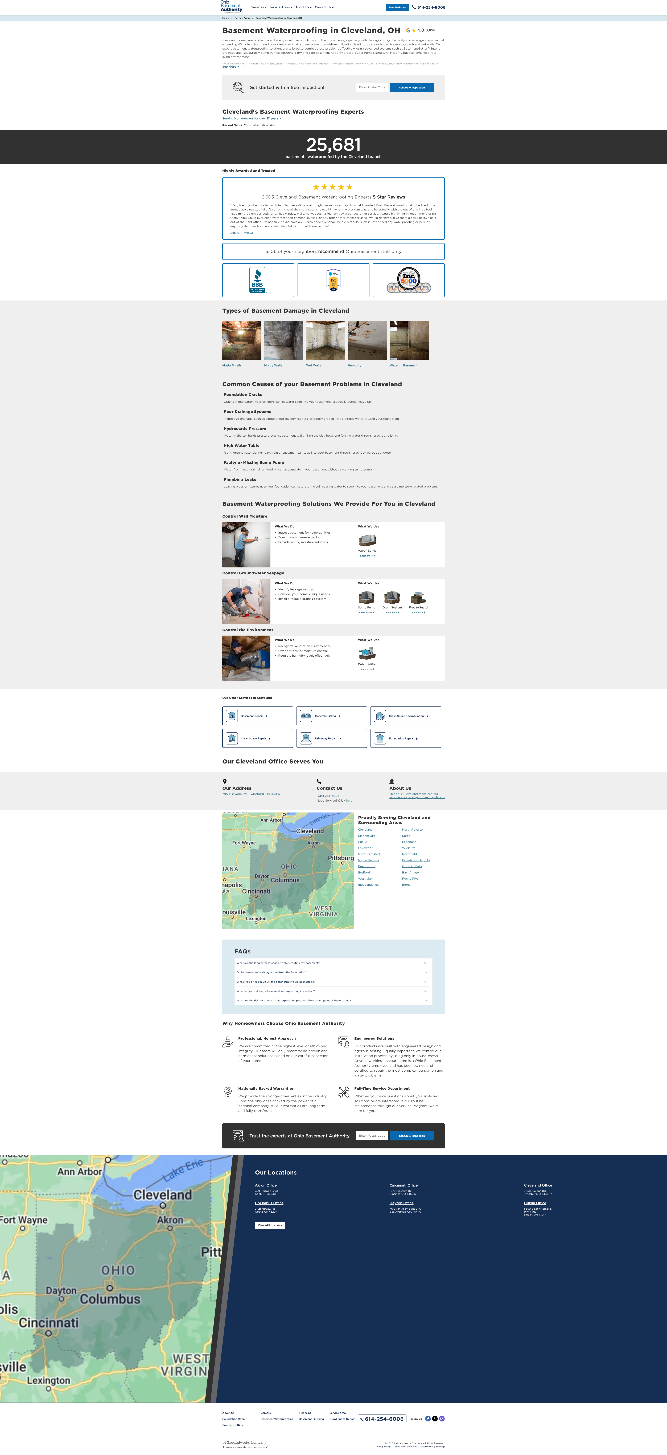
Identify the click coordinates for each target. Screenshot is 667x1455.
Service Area (338, 1413)
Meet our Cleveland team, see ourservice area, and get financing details (417, 795)
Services (257, 7)
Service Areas (279, 7)
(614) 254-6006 (328, 796)
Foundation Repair (234, 1419)
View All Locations (270, 1225)
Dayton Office (402, 1203)
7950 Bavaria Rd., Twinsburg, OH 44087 (251, 794)
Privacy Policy (383, 1446)
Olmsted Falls (412, 866)
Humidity (354, 365)
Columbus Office (269, 1203)
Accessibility (426, 1446)
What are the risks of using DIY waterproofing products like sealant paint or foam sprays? (294, 1000)
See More (229, 66)
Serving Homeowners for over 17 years (250, 118)
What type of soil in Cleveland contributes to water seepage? (276, 981)
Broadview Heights (416, 860)
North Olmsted (369, 854)
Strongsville (367, 836)
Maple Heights (368, 860)
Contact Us (323, 7)
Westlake (365, 878)
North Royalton (413, 829)
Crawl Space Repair (342, 1419)
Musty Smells (231, 365)
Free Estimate (397, 7)
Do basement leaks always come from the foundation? (272, 972)
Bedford (364, 872)
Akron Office (266, 1185)
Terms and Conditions (405, 1446)
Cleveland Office (538, 1185)
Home (225, 18)
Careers (266, 1413)
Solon (406, 836)
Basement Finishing (311, 1419)
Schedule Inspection (412, 87)
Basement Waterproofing (277, 1419)
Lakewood (365, 848)
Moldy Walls (273, 365)
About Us (302, 7)
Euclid (362, 842)
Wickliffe (408, 848)
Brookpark (410, 842)
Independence (368, 884)
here (349, 800)
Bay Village (410, 872)
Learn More (366, 555)
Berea (406, 884)
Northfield (409, 854)
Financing (305, 1413)
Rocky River (411, 878)
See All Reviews (241, 232)
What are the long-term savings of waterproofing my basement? (278, 963)
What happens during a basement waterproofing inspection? (276, 991)
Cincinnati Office (404, 1185)
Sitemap (440, 1446)
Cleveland (365, 829)
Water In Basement (404, 365)
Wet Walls (313, 365)
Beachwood (366, 866)
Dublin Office (535, 1203)
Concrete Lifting (232, 1425)
